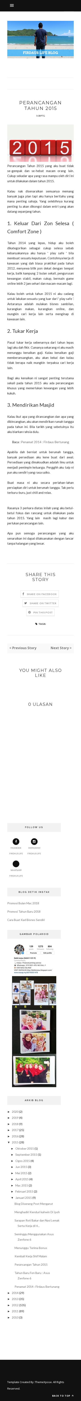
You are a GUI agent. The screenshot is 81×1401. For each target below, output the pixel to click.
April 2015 (22, 1179)
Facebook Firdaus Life (16, 851)
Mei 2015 (21, 1173)
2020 (15, 1111)
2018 (15, 1124)
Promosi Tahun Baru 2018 (23, 911)
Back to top (61, 1395)
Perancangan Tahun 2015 (31, 1264)
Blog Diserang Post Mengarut (34, 1203)
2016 (15, 1136)
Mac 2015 (21, 1185)
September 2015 (26, 1154)
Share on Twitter (43, 603)
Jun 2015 (21, 1167)
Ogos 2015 (22, 1161)
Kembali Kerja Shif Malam (31, 1256)
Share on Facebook (42, 594)
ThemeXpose (43, 1382)
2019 (15, 1117)
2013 (15, 1299)
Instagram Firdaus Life (34, 851)
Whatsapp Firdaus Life (16, 873)
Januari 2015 (23, 1197)
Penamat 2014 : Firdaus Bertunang (45, 442)
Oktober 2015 (24, 1148)
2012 (15, 1305)
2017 (15, 1130)
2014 (15, 1293)
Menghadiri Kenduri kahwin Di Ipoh (37, 1212)
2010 (15, 1317)
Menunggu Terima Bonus (31, 1248)
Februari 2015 (24, 1191)
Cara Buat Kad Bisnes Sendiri (26, 920)
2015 (15, 1142)
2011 (15, 1311)
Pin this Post (43, 612)
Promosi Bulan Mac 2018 (23, 903)
